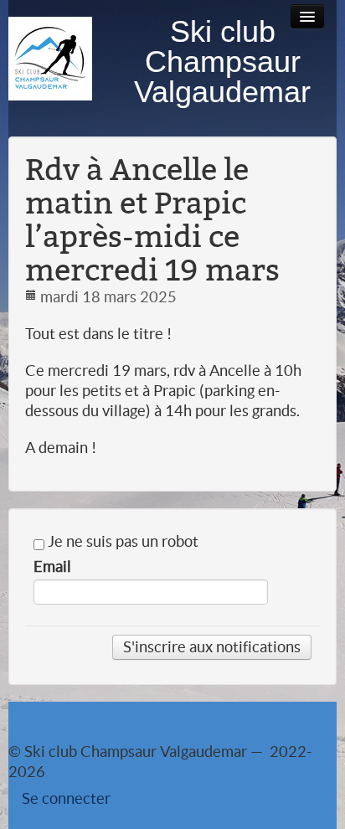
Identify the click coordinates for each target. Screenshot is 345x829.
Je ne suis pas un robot (121, 541)
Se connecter (66, 798)
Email (52, 567)
